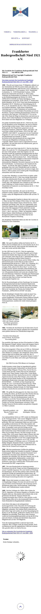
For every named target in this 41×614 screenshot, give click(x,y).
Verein (7, 32)
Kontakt (26, 38)
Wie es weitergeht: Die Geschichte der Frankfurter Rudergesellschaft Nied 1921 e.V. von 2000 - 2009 (17, 532)
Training (32, 32)
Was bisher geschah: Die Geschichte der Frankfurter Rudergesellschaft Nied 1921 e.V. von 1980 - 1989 (17, 81)
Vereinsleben (19, 32)
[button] (20, 606)
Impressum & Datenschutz (21, 44)
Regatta (14, 38)
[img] (20, 12)
